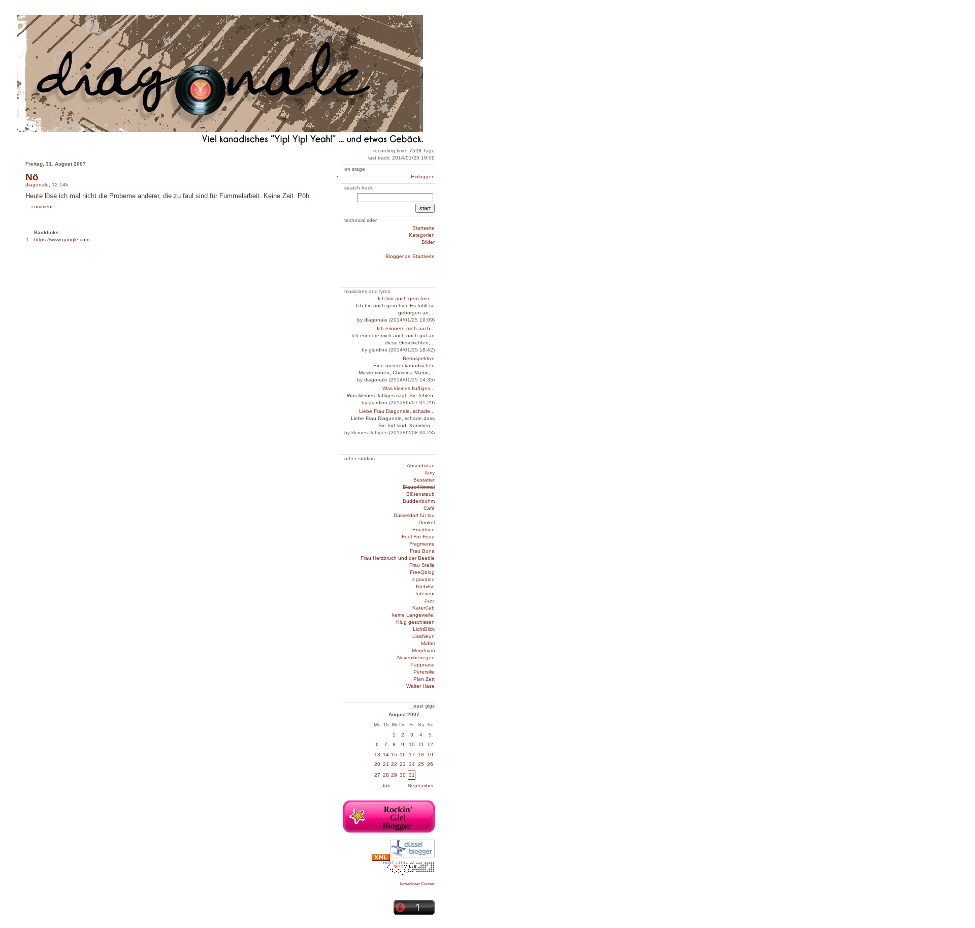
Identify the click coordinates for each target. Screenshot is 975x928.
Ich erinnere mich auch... (406, 328)
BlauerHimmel (419, 487)
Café (429, 508)
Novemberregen (416, 657)
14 (386, 754)
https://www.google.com (61, 239)
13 (377, 754)
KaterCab (423, 608)
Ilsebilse (425, 586)
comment (42, 206)
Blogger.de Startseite (410, 256)
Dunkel (426, 522)
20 (377, 764)
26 (430, 764)
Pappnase (422, 664)
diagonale (37, 184)
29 (394, 775)
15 (394, 754)
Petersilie (424, 672)
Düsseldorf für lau (414, 515)
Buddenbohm (419, 501)
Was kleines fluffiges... (408, 388)
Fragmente (422, 544)
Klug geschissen (415, 622)
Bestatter (424, 480)
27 (377, 775)
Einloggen (423, 176)
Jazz (429, 600)
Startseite (423, 228)
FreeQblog (422, 572)
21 (386, 764)
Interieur (425, 593)
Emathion (423, 529)
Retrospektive (419, 358)
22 (394, 764)
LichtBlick (424, 629)
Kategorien (422, 235)
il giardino (423, 579)
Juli (385, 785)
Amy (430, 472)
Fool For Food (418, 536)
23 (403, 764)
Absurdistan (421, 465)
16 (403, 754)
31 (412, 775)
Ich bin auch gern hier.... (406, 298)
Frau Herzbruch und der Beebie (398, 558)
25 (421, 764)
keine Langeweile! (413, 615)
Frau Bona (422, 551)
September (421, 785)
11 (421, 744)
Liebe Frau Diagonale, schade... (397, 411)
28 (386, 775)
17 (412, 754)
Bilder (428, 242)
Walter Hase (420, 686)
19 (430, 754)
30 (403, 775)
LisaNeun (423, 636)
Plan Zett (424, 679)
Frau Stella (422, 565)
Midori (428, 643)
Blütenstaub (420, 494)
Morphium (423, 650)
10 (412, 744)
